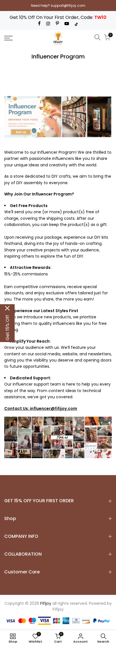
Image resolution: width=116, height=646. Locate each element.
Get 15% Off (7, 327)
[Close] (7, 308)
